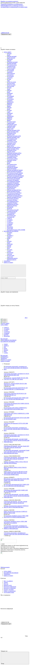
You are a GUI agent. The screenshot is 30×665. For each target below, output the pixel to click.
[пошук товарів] (13, 270)
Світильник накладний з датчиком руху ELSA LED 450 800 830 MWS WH (16, 374)
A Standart (9, 224)
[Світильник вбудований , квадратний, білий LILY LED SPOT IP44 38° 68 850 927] (16, 452)
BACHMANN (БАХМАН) (11, 231)
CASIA (6, 352)
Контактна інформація (10, 586)
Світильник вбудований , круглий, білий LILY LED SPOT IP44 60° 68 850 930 (16, 446)
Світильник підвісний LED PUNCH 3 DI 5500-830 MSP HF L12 (15, 394)
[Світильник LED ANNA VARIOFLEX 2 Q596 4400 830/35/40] (16, 408)
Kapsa (5, 348)
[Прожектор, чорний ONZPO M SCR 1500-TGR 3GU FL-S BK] (16, 378)
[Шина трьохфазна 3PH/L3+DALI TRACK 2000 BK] (16, 462)
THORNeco (7, 261)
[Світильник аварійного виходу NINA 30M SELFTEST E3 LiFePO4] (16, 516)
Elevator (6, 350)
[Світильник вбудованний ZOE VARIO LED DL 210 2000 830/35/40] (16, 485)
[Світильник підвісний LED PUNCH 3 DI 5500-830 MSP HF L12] (16, 388)
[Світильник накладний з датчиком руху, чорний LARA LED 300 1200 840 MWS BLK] (16, 527)
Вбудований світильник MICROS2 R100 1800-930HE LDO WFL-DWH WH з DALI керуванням (16, 480)
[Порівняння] (13, 285)
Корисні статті (13, 4)
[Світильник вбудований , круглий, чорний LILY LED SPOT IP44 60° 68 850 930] (16, 496)
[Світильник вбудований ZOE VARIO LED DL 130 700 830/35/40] (16, 398)
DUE (5, 351)
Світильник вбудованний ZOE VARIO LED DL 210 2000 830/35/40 (16, 491)
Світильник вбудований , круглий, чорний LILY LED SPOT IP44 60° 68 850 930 (15, 502)
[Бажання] (15, 299)
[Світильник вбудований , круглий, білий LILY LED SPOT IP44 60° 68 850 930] (16, 440)
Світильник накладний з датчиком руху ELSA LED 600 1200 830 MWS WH (16, 435)
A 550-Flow (10, 222)
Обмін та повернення (11, 7)
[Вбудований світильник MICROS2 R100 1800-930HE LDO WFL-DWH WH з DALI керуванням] (16, 473)
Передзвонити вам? (6, 34)
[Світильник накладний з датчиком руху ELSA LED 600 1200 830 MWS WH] (16, 429)
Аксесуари (10, 228)
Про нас (7, 4)
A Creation (10, 220)
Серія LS (9, 218)
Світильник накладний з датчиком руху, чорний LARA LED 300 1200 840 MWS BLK (16, 533)
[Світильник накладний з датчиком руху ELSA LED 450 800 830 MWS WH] (16, 368)
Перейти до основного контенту (9, 1)
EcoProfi (9, 225)
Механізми (10, 227)
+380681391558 (5, 32)
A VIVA (9, 221)
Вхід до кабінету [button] (8, 581)
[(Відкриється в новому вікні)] (2, 553)
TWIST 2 (6, 345)
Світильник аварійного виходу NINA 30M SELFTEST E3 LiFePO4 (15, 522)
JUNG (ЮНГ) (7, 52)
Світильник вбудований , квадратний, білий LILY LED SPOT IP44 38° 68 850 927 (16, 458)
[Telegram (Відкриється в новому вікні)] (13, 19)
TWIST (6, 344)
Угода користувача (22, 7)
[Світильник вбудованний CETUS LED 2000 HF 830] (16, 418)
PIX (5, 347)
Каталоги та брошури (13, 5)
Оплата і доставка (9, 589)
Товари (3, 4)
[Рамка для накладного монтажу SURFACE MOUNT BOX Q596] (16, 506)
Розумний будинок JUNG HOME (16, 229)
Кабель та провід (8, 262)
